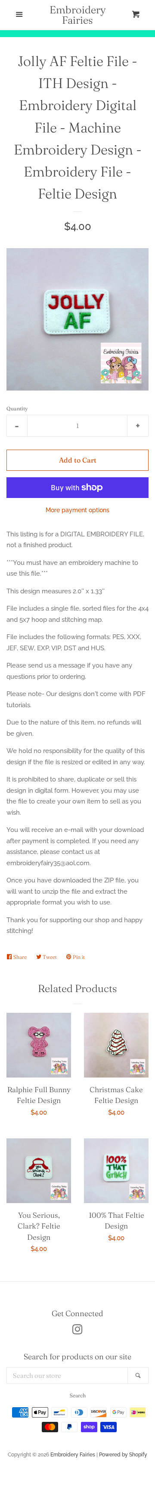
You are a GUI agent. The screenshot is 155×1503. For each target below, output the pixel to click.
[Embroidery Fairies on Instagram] (77, 1331)
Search (78, 1395)
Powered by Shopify (123, 1455)
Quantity (17, 408)
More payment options (77, 510)
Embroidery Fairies (78, 15)
